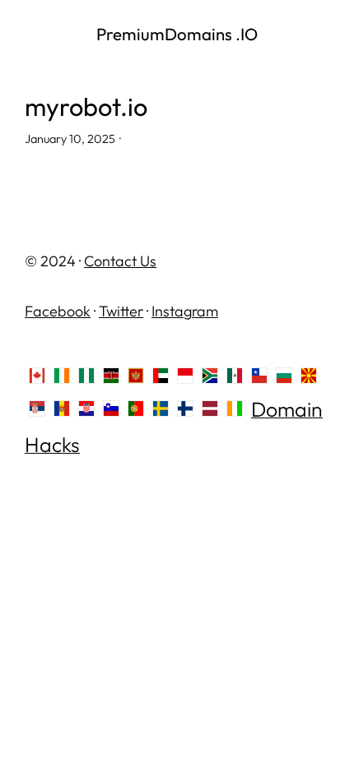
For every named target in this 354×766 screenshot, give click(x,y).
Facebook (58, 311)
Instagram (184, 311)
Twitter (121, 311)
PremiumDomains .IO (177, 33)
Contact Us (120, 260)
